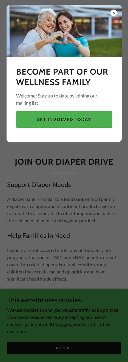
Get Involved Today (64, 119)
